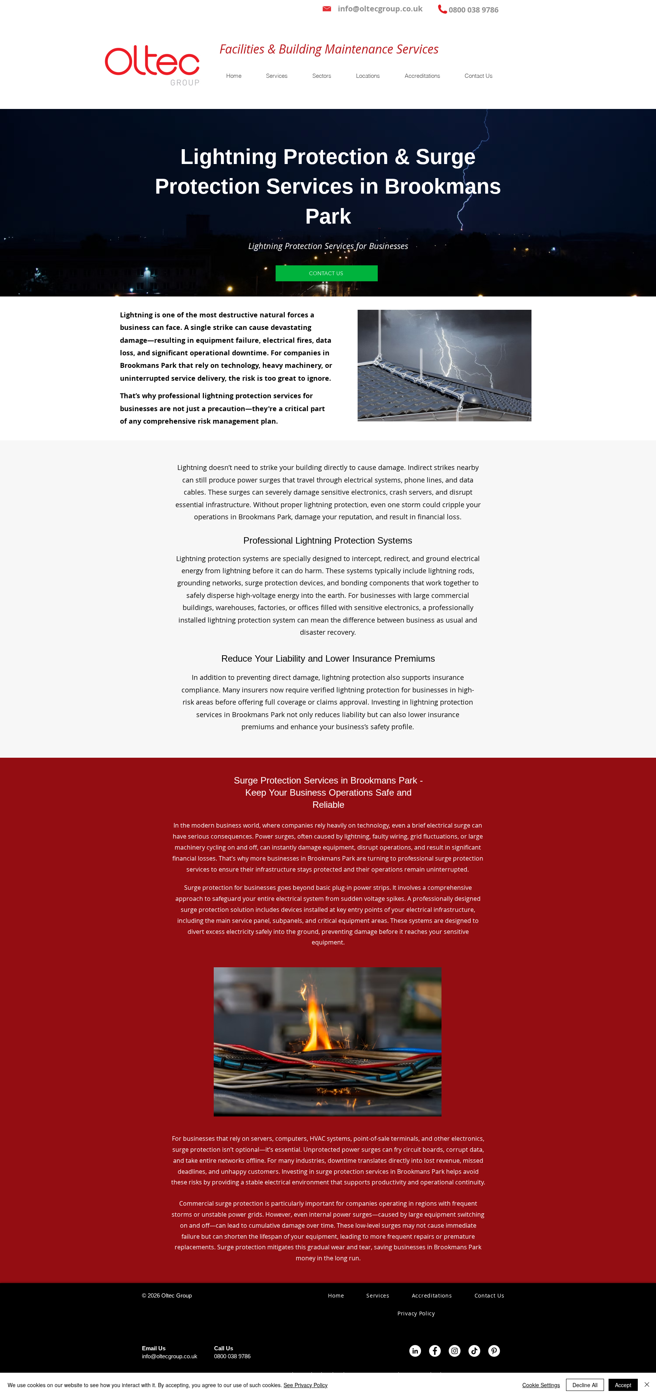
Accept (623, 1385)
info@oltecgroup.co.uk (169, 1356)
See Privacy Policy (306, 1385)
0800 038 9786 (232, 1356)
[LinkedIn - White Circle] (415, 1351)
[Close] (646, 1385)
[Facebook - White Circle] (435, 1351)
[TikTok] (474, 1351)
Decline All (585, 1385)
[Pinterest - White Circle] (494, 1351)
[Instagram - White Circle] (454, 1351)
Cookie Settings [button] (541, 1385)
